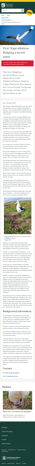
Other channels (6, 443)
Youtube (4, 439)
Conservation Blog (7, 431)
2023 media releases (6, 20)
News (8, 15)
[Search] (22, 10)
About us (18, 463)
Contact (24, 463)
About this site (11, 449)
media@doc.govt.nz (12, 376)
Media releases (4, 17)
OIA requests (5, 451)
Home (2, 15)
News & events (10, 463)
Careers (4, 463)
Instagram (5, 435)
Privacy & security (21, 449)
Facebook (4, 427)
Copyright (4, 449)
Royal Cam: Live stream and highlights (17, 411)
